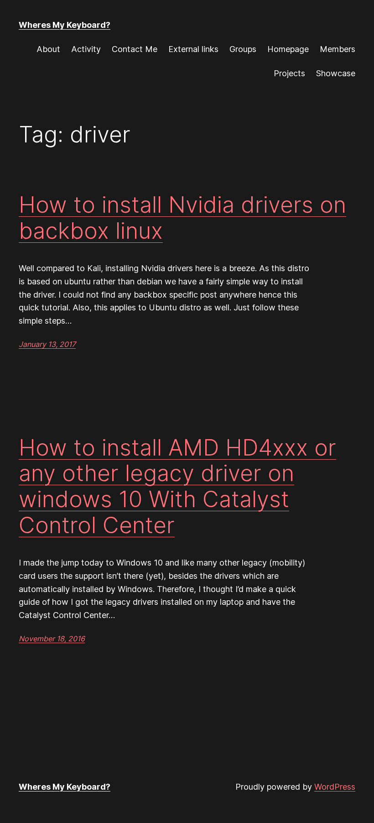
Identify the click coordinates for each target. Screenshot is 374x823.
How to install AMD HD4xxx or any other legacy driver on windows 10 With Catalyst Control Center (177, 486)
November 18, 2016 (52, 638)
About (48, 49)
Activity (86, 49)
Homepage (288, 49)
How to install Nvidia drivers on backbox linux (182, 217)
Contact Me (134, 49)
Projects (289, 73)
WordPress (334, 787)
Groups (242, 49)
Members (337, 49)
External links (193, 49)
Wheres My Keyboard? (64, 25)
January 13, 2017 (47, 344)
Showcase (335, 73)
